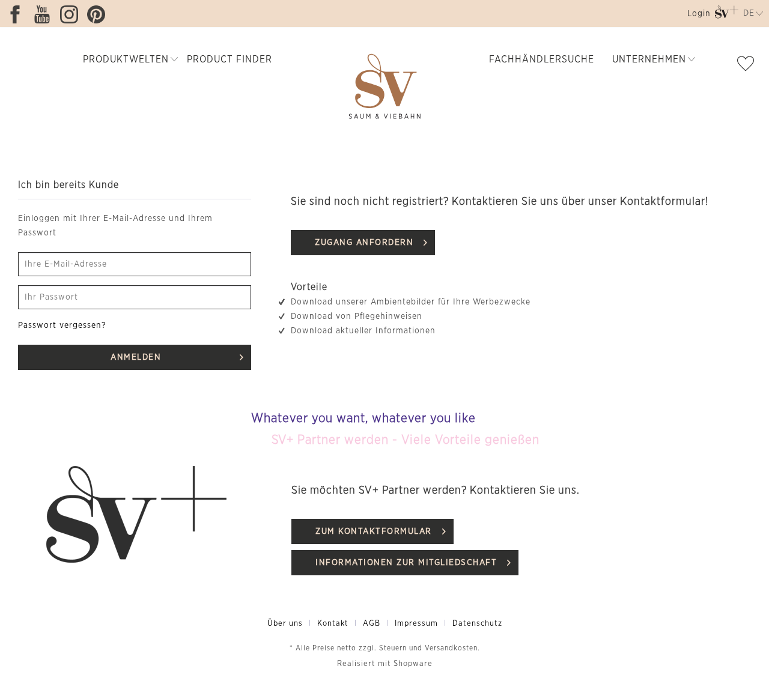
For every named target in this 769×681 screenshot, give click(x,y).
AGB (371, 624)
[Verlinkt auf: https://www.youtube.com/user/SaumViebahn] (45, 14)
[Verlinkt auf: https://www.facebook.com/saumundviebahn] (18, 14)
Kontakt (332, 624)
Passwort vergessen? (62, 325)
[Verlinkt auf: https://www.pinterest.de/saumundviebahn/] (99, 14)
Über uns (285, 624)
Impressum (416, 624)
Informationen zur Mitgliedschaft (406, 562)
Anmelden (136, 357)
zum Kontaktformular (373, 531)
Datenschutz (477, 624)
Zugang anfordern (364, 242)
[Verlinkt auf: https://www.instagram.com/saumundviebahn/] (72, 14)
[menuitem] (698, 15)
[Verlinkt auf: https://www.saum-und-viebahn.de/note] (748, 66)
